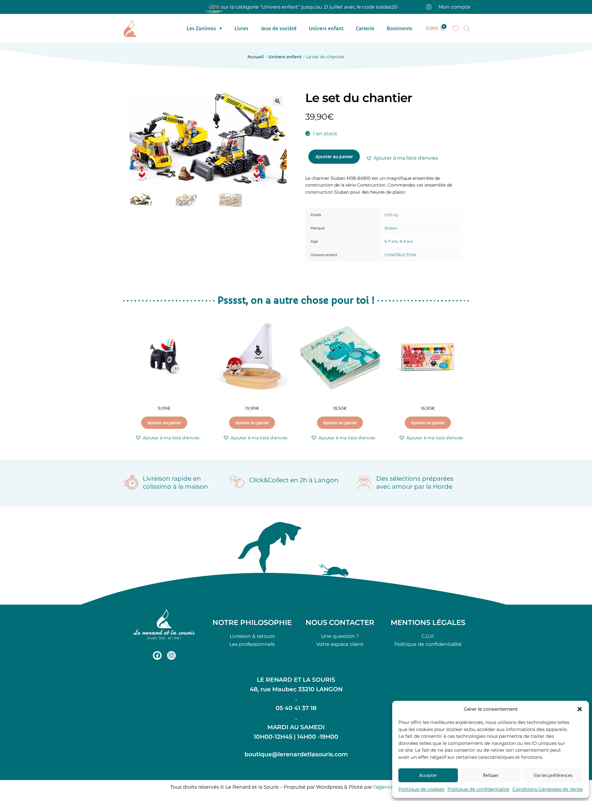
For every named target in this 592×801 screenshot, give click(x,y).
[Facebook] (157, 655)
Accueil (255, 57)
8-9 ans (406, 241)
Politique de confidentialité (478, 789)
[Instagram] (171, 655)
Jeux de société (279, 28)
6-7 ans (391, 241)
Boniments (400, 28)
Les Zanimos (201, 28)
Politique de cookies (421, 789)
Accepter (428, 775)
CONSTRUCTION (400, 255)
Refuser (491, 775)
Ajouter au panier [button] (164, 422)
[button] (580, 709)
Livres (241, 28)
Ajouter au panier (334, 156)
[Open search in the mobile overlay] (467, 29)
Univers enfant (326, 28)
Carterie (365, 28)
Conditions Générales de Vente (547, 789)
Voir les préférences (553, 775)
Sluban (390, 228)
